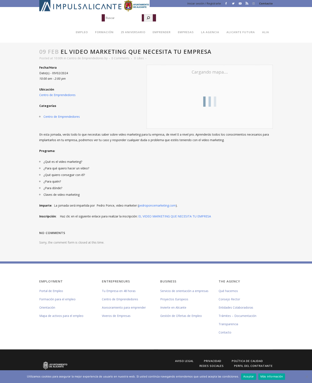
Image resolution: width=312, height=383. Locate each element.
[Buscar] (148, 17)
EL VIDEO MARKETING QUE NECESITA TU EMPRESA (174, 216)
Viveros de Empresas (116, 316)
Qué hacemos (228, 291)
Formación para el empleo (57, 299)
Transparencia (228, 324)
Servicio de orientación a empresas (184, 291)
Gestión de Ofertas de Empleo (181, 316)
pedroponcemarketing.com (157, 205)
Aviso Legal (184, 361)
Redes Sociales (212, 366)
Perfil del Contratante (253, 366)
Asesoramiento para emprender (124, 307)
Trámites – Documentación (237, 316)
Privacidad (212, 361)
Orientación (47, 307)
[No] (307, 376)
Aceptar (248, 376)
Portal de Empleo (51, 291)
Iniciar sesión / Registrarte (204, 3)
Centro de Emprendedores (85, 58)
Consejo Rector (229, 299)
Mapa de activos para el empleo (61, 316)
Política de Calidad (247, 361)
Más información (271, 376)
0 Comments (120, 58)
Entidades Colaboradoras (236, 307)
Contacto (266, 3)
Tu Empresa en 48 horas (119, 291)
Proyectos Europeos (174, 299)
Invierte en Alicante (173, 307)
